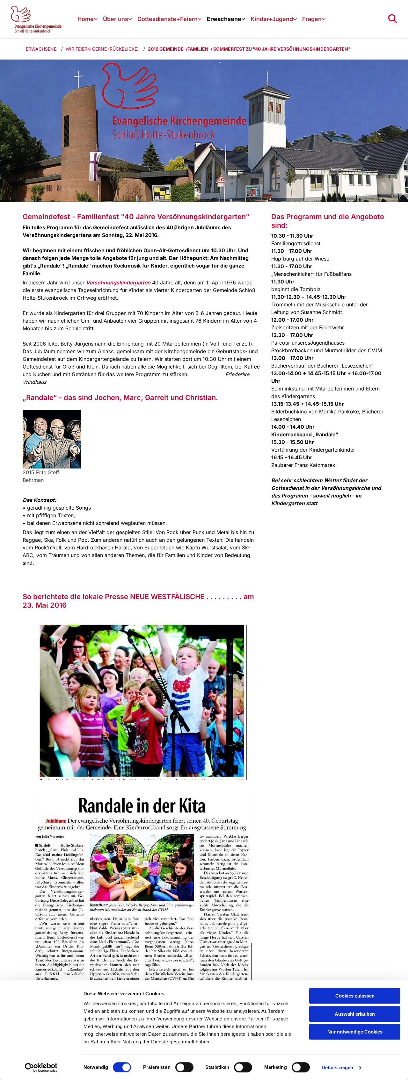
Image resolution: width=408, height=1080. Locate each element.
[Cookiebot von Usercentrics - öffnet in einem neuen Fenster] (41, 1067)
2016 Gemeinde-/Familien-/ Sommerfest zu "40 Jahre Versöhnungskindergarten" (249, 49)
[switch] (184, 1067)
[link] (87, 19)
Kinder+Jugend (272, 19)
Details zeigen (337, 1067)
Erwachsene (224, 19)
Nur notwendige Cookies (354, 1031)
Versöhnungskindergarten (118, 282)
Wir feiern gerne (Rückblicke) (102, 49)
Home (85, 19)
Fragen (312, 19)
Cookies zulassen (355, 995)
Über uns (115, 19)
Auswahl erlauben (355, 1014)
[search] (393, 19)
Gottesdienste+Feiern (167, 19)
